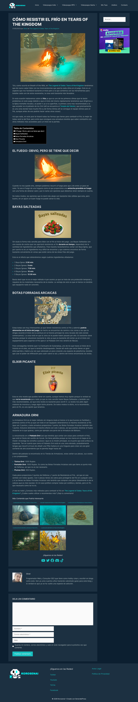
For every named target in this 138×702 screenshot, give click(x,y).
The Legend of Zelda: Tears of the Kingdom (44, 28)
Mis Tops (104, 5)
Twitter (53, 675)
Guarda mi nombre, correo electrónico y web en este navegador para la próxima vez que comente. (51, 646)
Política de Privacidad (101, 674)
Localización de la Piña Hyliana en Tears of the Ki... (80, 502)
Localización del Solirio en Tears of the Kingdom (52, 527)
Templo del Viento (67, 106)
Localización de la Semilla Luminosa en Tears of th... (25, 527)
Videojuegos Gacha (88, 5)
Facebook (54, 690)
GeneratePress (80, 699)
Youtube (53, 680)
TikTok (52, 685)
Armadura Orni (20, 141)
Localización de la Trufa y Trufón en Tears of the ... (25, 502)
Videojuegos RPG (68, 5)
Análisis (114, 5)
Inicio (37, 5)
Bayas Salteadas (21, 134)
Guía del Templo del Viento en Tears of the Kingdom (52, 502)
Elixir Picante (20, 139)
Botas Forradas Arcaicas (24, 136)
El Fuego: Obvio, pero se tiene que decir (29, 131)
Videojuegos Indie (49, 5)
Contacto (124, 5)
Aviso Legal (96, 669)
